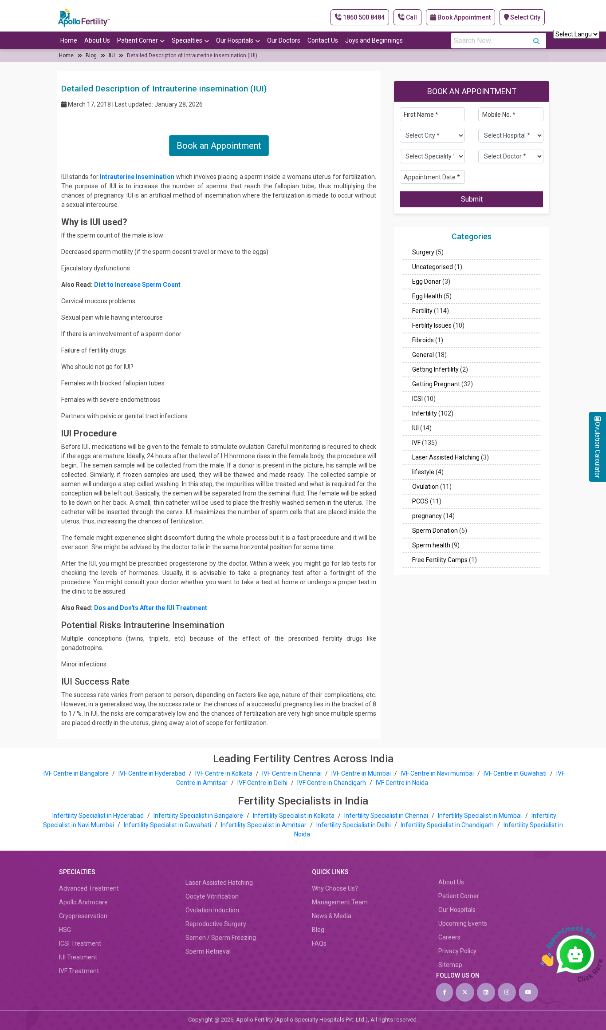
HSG (65, 929)
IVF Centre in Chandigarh (331, 782)
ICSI (417, 399)
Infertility (424, 413)
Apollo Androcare (83, 902)
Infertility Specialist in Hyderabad (98, 815)
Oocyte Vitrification (212, 896)
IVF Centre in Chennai (292, 773)
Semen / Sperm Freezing (220, 937)
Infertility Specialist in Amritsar (264, 824)
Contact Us (322, 40)
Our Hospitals (234, 40)
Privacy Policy (457, 951)
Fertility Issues (432, 325)
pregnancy (427, 516)
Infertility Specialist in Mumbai (480, 815)
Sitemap (450, 964)
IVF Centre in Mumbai (361, 773)
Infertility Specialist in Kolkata (294, 815)
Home (68, 40)
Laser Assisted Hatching (446, 457)
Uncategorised (432, 267)
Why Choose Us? (335, 888)
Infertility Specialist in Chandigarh (448, 824)
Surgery (423, 252)
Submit (472, 199)
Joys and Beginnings (374, 40)
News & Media (331, 915)
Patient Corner (137, 40)
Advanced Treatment (89, 888)
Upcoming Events (462, 923)
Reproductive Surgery (215, 923)
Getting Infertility (435, 369)
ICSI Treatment (80, 943)
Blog (91, 55)
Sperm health (431, 545)
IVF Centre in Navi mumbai (437, 773)
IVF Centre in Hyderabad (151, 773)
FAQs (319, 943)
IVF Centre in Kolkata (224, 773)
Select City (524, 17)
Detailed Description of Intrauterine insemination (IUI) (192, 55)
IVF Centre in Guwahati (515, 773)
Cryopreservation (83, 915)
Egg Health (427, 296)
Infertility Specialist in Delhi (354, 824)
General (423, 355)
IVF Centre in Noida (402, 782)
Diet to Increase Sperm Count (137, 284)
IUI (112, 55)
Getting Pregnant (436, 384)
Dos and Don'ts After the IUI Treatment (150, 607)
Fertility (422, 311)
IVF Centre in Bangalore (76, 773)
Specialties (187, 40)
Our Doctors (283, 40)
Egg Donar (426, 281)
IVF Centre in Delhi (263, 782)
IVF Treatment (79, 971)
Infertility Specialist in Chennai (386, 815)
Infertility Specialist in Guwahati (168, 824)
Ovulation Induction (212, 910)
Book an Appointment (219, 145)
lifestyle (423, 472)
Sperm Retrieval (208, 951)
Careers (449, 937)
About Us (97, 40)
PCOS (420, 501)
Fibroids (423, 340)
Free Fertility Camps (440, 560)
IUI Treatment (78, 957)
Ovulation (425, 487)
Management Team (340, 902)
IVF (416, 443)
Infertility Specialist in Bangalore (198, 815)
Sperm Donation (435, 531)
